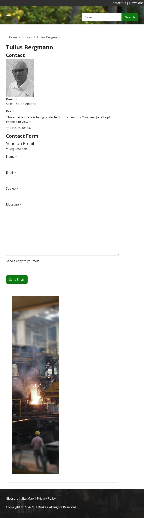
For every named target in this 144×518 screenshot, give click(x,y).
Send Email (16, 280)
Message (13, 204)
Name (11, 156)
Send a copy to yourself (22, 261)
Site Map (27, 498)
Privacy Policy (46, 498)
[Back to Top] (139, 513)
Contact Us (118, 3)
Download (136, 3)
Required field (17, 149)
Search (130, 17)
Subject (12, 188)
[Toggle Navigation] (8, 15)
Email (11, 172)
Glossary (12, 498)
